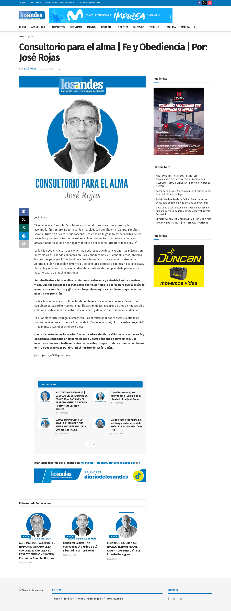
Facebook (129, 462)
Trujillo (22, 3)
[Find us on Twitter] (204, 3)
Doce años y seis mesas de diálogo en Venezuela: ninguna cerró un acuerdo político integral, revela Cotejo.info (183, 211)
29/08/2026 (62, 413)
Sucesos (138, 27)
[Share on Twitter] (24, 220)
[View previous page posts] (87, 444)
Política (123, 27)
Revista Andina (67, 3)
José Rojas (30, 68)
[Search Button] (195, 27)
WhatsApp (87, 462)
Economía (76, 27)
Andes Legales (51, 3)
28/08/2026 (62, 434)
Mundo (91, 27)
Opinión (106, 27)
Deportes (58, 27)
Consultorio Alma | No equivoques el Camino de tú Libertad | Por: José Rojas (125, 396)
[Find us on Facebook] (199, 3)
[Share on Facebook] (24, 212)
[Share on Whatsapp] (24, 228)
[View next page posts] (93, 444)
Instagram (115, 462)
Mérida (39, 3)
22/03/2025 (47, 68)
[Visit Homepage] (32, 15)
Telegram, (101, 462)
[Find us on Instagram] (209, 3)
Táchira (30, 3)
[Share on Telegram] (24, 236)
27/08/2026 (117, 434)
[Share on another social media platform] (24, 244)
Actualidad (38, 27)
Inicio (22, 27)
